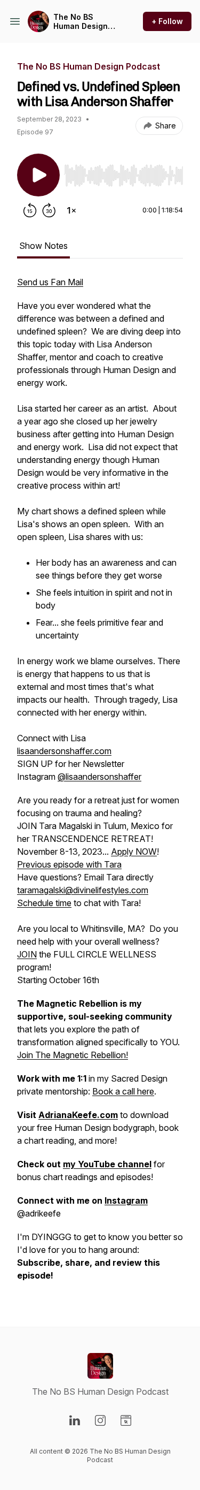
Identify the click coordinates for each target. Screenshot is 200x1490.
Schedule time (44, 903)
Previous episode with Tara (69, 864)
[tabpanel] (100, 784)
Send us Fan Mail (50, 282)
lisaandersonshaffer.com (64, 751)
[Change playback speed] (71, 210)
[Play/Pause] (38, 175)
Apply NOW (134, 851)
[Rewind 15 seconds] (29, 210)
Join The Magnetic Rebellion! (72, 1055)
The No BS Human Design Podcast (80, 21)
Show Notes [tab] (43, 245)
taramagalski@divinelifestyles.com (82, 890)
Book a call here (123, 1091)
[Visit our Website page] (126, 1420)
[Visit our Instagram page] (100, 1420)
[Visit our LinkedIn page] (74, 1420)
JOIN (27, 954)
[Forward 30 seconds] (49, 210)
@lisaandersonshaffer (99, 776)
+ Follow (167, 21)
